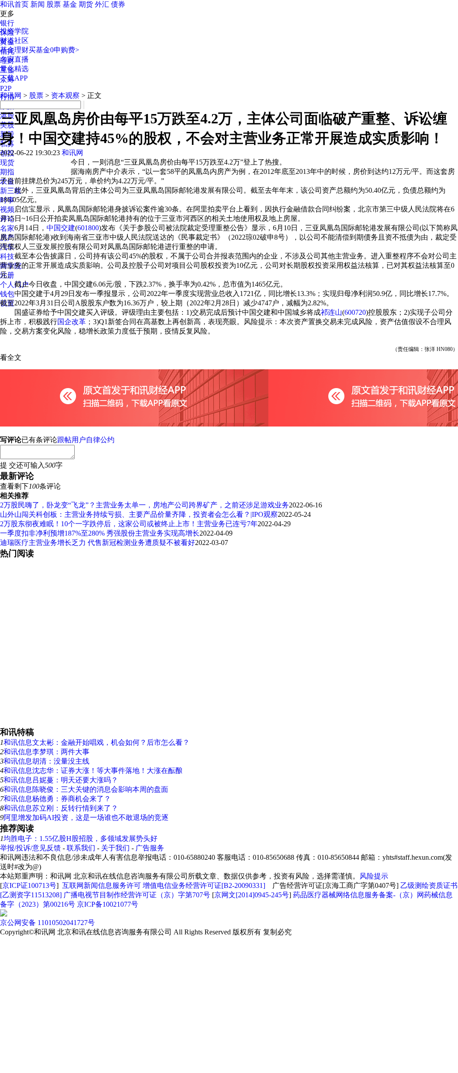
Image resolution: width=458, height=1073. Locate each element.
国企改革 (71, 321)
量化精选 (14, 68)
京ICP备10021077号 (107, 904)
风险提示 (374, 876)
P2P (6, 88)
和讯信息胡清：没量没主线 (46, 761)
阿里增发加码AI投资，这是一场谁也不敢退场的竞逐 (86, 817)
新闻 (37, 4)
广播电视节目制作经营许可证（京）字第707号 (137, 895)
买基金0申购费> (54, 50)
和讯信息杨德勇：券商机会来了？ (57, 799)
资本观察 (65, 95)
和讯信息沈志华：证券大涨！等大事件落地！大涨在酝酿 (93, 770)
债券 (118, 4)
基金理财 (14, 50)
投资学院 (14, 31)
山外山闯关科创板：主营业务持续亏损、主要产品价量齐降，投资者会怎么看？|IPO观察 (139, 514)
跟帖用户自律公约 (85, 440)
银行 (7, 23)
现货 (7, 162)
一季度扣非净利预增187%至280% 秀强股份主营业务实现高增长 (99, 533)
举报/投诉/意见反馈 (30, 848)
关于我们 (115, 848)
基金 (70, 4)
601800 (88, 228)
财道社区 (14, 40)
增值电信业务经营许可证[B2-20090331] (204, 885)
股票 (54, 4)
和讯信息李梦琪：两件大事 (46, 752)
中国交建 (61, 228)
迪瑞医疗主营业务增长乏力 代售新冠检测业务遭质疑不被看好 (97, 542)
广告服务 (150, 848)
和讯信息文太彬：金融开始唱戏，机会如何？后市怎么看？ (97, 742)
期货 (86, 4)
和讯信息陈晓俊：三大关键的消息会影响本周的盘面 (86, 789)
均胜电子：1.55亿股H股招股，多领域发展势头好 (80, 838)
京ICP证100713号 (29, 885)
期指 (7, 172)
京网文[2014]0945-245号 (251, 895)
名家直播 (14, 59)
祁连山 (331, 312)
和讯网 (10, 95)
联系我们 (81, 848)
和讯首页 (14, 4)
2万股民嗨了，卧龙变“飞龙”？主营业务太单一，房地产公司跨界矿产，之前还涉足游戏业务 (144, 505)
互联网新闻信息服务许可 (101, 885)
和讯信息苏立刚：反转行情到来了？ (61, 808)
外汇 (102, 4)
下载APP (14, 78)
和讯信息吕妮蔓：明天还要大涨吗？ (61, 780)
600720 (355, 312)
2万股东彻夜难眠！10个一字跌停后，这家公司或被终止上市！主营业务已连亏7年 (129, 524)
